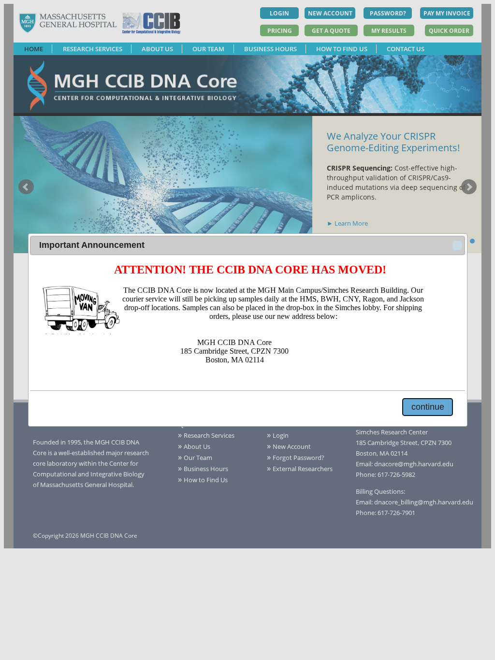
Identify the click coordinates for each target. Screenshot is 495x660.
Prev (26, 187)
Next (469, 187)
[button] (457, 245)
